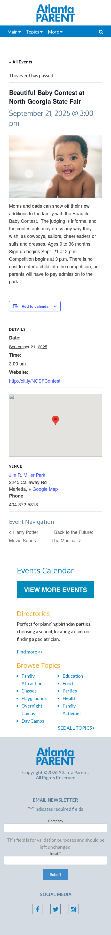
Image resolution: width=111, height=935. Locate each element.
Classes (29, 691)
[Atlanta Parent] (55, 755)
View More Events (55, 589)
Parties (69, 691)
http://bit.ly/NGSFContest (34, 380)
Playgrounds (34, 698)
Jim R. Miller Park (27, 474)
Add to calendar (36, 306)
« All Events (20, 62)
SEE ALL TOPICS (75, 728)
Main (12, 32)
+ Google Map (43, 488)
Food (67, 683)
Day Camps (32, 721)
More (53, 32)
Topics (32, 32)
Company (55, 821)
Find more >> (30, 652)
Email (55, 853)
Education (72, 676)
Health (69, 698)
